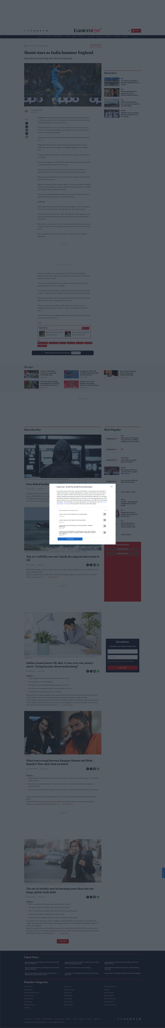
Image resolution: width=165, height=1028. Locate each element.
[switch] (104, 514)
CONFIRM (70, 539)
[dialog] (82, 514)
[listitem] (82, 510)
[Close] (112, 487)
